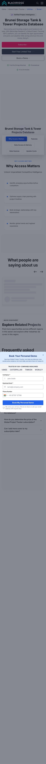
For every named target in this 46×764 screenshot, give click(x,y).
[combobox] (5, 395)
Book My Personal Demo (23, 402)
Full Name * (6, 375)
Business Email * (8, 383)
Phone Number (7, 391)
